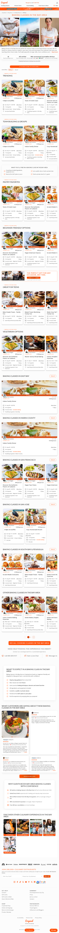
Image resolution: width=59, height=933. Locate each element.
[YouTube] (26, 882)
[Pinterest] (29, 882)
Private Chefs (17, 5)
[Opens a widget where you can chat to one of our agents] (54, 930)
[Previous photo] (3, 724)
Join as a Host (33, 897)
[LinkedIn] (34, 882)
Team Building (30, 5)
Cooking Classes (5, 5)
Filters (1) (30, 930)
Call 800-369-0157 (11, 656)
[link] (12, 143)
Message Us (28, 2)
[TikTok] (20, 882)
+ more (25, 752)
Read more (55, 52)
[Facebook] (17, 882)
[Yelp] (23, 882)
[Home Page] (4, 2)
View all (53, 376)
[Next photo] (26, 724)
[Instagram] (14, 882)
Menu (20, 107)
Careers (32, 899)
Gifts (56, 5)
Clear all (16, 69)
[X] (32, 882)
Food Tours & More (44, 5)
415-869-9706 (36, 2)
